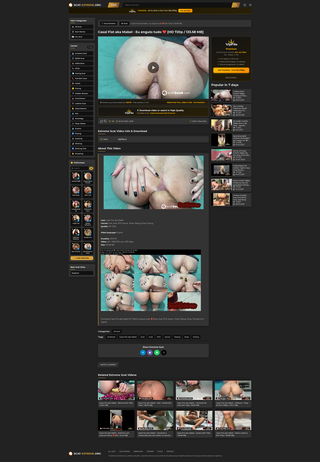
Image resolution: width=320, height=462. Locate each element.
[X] (164, 352)
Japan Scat (138, 451)
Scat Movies (124, 451)
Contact (170, 451)
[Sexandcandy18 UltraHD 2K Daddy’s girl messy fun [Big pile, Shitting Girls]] (221, 140)
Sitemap (150, 451)
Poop (186, 337)
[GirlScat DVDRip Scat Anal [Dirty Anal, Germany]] (221, 200)
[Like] (101, 121)
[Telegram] (143, 352)
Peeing (177, 337)
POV (159, 337)
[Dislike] (105, 121)
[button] (244, 5)
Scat (143, 337)
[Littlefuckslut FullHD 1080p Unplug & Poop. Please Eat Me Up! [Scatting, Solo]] (221, 96)
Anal (151, 337)
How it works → (231, 77)
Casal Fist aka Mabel (128, 337)
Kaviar (167, 337)
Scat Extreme (109, 23)
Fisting (196, 337)
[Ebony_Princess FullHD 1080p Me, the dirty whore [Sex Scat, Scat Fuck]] (221, 155)
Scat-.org (87, 5)
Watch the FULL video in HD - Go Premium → (187, 102)
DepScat (75, 273)
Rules (160, 451)
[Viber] (150, 352)
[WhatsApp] (157, 352)
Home (113, 5)
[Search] (236, 5)
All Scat (124, 23)
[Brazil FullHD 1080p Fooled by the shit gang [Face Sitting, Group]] (221, 185)
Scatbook (111, 337)
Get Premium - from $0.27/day (231, 70)
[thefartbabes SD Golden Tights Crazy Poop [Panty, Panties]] (221, 170)
